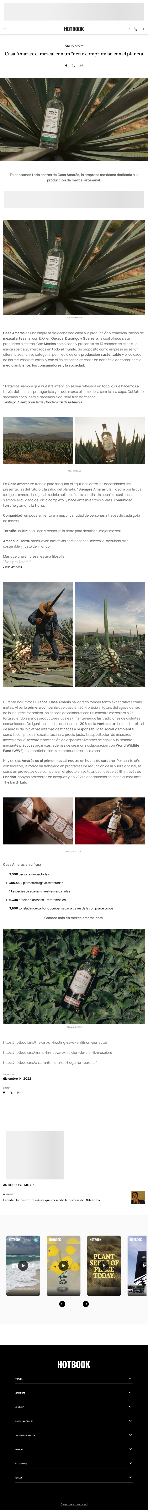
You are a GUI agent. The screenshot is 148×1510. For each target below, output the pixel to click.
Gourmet (20, 1393)
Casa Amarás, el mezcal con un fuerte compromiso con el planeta (74, 53)
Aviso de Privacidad (74, 1504)
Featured (8, 1194)
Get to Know (74, 45)
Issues (19, 1477)
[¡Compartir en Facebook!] (66, 65)
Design (19, 1449)
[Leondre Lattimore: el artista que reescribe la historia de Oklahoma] (138, 1198)
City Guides (21, 1463)
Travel (18, 1379)
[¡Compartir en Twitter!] (73, 65)
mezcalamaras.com (87, 917)
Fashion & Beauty (24, 1421)
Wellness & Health (25, 1435)
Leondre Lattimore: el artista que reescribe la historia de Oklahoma (51, 1200)
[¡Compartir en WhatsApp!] (81, 65)
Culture (19, 1407)
